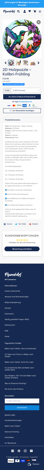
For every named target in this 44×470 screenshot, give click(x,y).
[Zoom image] (22, 39)
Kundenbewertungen (13, 420)
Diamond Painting (12, 432)
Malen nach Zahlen (12, 426)
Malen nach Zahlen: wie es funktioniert (20, 348)
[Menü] (39, 11)
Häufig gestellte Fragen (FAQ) (17, 319)
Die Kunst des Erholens (14, 389)
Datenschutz (10, 325)
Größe (7, 90)
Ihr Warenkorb (10, 443)
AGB (6, 331)
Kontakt (8, 308)
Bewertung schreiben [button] (22, 249)
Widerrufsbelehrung (13, 302)
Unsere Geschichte (12, 291)
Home (7, 336)
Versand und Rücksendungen (17, 297)
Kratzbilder (9, 437)
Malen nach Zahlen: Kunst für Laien (19, 362)
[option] (11, 62)
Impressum (9, 314)
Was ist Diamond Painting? (15, 383)
